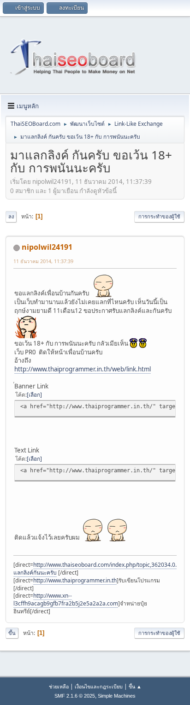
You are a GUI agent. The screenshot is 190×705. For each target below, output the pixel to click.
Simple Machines (117, 696)
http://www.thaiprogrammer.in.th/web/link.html (82, 369)
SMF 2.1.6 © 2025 (74, 696)
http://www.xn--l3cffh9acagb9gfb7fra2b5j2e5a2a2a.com (65, 599)
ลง (11, 216)
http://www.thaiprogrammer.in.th (75, 580)
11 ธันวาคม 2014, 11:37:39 (43, 261)
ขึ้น (12, 632)
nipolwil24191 (47, 247)
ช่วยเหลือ (59, 686)
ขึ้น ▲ (135, 686)
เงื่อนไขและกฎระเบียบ (99, 686)
